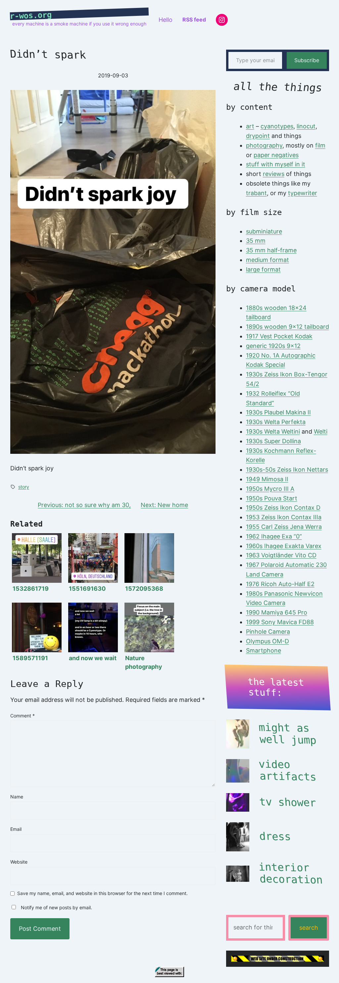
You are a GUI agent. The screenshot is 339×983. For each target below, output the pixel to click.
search (308, 927)
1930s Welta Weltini (273, 431)
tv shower (287, 802)
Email (16, 829)
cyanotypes (277, 126)
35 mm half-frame (271, 250)
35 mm (256, 240)
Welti (320, 431)
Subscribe (306, 60)
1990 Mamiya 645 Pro (276, 612)
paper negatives (276, 154)
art (250, 126)
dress (275, 836)
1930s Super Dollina (273, 441)
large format (263, 269)
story (23, 487)
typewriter (302, 193)
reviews (273, 173)
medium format (267, 259)
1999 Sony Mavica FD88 (280, 622)
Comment (22, 715)
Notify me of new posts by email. (56, 907)
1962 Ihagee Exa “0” (274, 536)
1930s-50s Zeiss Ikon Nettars (287, 469)
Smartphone (263, 650)
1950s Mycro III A (270, 488)
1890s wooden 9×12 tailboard (287, 326)
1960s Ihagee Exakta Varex (283, 545)
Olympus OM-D (267, 641)
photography (264, 145)
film (320, 145)
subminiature (264, 231)
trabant (256, 193)
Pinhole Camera (268, 631)
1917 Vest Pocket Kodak (279, 336)
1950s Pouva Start (271, 498)
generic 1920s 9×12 (273, 345)
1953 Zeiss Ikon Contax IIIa (283, 517)
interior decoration (290, 873)
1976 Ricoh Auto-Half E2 (280, 583)
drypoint (258, 135)
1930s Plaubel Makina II (278, 412)
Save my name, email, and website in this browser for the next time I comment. (102, 893)
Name (16, 796)
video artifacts (287, 771)
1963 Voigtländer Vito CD (281, 555)
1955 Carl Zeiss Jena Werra (284, 526)
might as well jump (287, 734)
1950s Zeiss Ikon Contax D (283, 507)
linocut (306, 126)
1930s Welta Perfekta (276, 421)
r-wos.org (31, 15)
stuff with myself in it (275, 164)
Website (18, 862)
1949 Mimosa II (267, 479)
